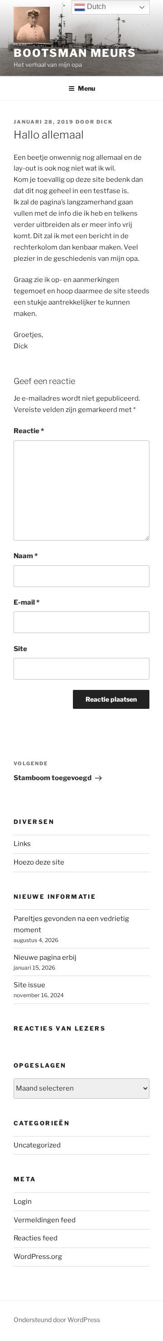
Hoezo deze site (39, 862)
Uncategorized (37, 1145)
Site (20, 649)
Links (22, 844)
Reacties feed (36, 1238)
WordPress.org (38, 1257)
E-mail (26, 602)
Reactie (29, 431)
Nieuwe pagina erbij (45, 957)
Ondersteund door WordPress (57, 1319)
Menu (86, 88)
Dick (104, 122)
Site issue (29, 985)
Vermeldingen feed (45, 1220)
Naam (26, 556)
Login (23, 1202)
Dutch (95, 6)
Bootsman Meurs (75, 53)
